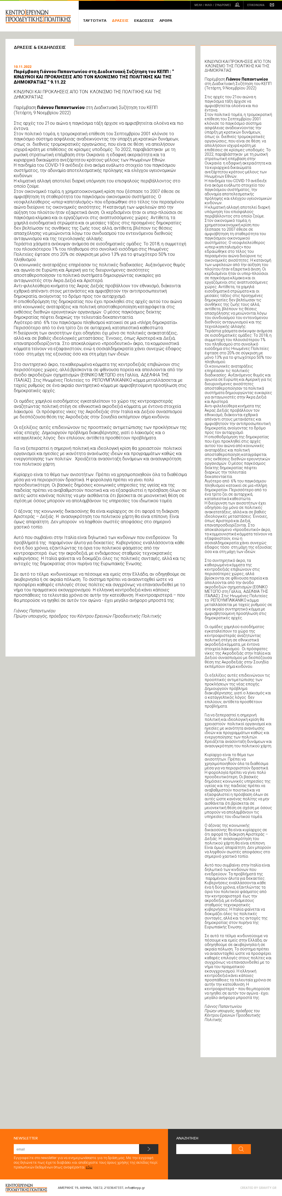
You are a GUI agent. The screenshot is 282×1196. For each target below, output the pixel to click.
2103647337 (113, 1188)
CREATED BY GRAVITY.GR (258, 1187)
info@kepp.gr (135, 1188)
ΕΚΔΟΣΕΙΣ (144, 20)
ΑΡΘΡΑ (165, 20)
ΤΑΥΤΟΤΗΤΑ (94, 20)
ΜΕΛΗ (212, 5)
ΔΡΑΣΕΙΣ (120, 20)
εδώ (89, 1167)
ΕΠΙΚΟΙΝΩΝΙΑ (255, 5)
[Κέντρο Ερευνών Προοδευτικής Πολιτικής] (42, 16)
